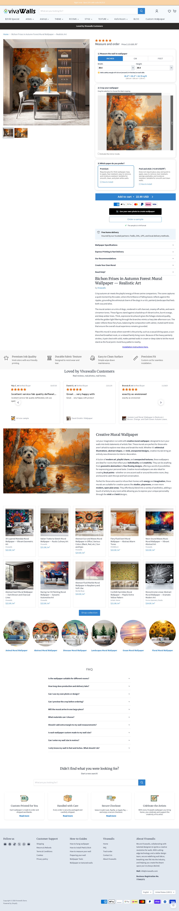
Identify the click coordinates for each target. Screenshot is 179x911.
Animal (43, 19)
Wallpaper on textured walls (81, 862)
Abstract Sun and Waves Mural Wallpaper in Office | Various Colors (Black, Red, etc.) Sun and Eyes (88, 542)
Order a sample (135, 219)
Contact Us (107, 855)
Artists (29, 19)
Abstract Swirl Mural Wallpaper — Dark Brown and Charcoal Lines (19, 595)
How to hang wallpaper (79, 843)
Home (6, 34)
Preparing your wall (78, 855)
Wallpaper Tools (76, 859)
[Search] (141, 11)
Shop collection (89, 612)
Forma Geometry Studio (154, 600)
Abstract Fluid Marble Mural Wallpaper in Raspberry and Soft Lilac (87, 585)
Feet (160, 59)
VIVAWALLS (114, 547)
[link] (34, 418)
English (146, 892)
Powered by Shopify (10, 903)
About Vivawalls (109, 859)
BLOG (136, 19)
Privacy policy (42, 859)
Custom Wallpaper (155, 19)
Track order (107, 851)
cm (135, 59)
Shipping (40, 843)
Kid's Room (120, 19)
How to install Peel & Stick (80, 847)
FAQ (104, 847)
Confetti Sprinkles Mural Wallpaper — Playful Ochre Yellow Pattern (122, 595)
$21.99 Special (12, 19)
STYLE (88, 19)
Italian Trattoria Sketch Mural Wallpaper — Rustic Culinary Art (54, 540)
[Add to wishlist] (84, 44)
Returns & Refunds (44, 847)
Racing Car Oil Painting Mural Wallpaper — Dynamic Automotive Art (53, 595)
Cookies (40, 855)
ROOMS (73, 19)
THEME (58, 19)
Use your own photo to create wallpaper (135, 211)
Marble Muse (79, 591)
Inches (110, 59)
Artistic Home (115, 600)
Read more (24, 815)
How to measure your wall (80, 851)
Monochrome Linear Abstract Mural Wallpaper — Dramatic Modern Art (158, 595)
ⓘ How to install (145, 184)
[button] (18, 402)
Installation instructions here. (135, 347)
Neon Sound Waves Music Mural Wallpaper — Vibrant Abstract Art (157, 541)
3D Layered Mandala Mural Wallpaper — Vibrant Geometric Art (19, 541)
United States (163, 892)
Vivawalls (102, 287)
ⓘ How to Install (106, 182)
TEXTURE (102, 19)
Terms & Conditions (44, 851)
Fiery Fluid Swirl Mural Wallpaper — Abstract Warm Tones (123, 541)
